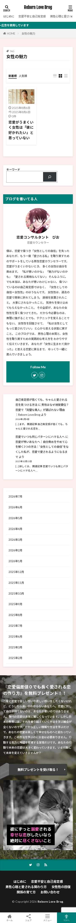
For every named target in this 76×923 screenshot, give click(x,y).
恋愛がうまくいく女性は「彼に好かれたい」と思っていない (21, 130)
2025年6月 (15, 636)
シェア (28, 920)
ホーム (9, 920)
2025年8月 (15, 615)
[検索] (49, 177)
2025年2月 (15, 658)
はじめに (8, 16)
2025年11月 (16, 582)
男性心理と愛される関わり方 (26, 887)
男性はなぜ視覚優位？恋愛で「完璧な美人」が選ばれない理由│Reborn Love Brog (42, 410)
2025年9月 (15, 604)
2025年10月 (16, 593)
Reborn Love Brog (38, 7)
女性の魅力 (28, 33)
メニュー (47, 920)
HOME (11, 33)
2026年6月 (15, 507)
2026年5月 (15, 518)
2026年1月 (15, 561)
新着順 (12, 76)
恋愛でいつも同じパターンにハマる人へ (40, 436)
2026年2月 (15, 550)
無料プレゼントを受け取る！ (38, 769)
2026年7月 (15, 496)
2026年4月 (15, 529)
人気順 (23, 76)
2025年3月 (15, 647)
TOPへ (66, 920)
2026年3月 (15, 539)
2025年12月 (16, 572)
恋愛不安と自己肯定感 (32, 16)
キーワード (13, 169)
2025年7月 (15, 625)
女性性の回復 (61, 887)
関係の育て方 (26, 892)
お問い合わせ (50, 892)
